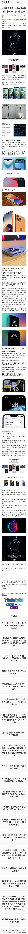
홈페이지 (18, 2)
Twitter (20, 600)
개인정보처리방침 (14, 930)
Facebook (11, 600)
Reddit (19, 604)
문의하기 (23, 930)
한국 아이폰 (6, 2)
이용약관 (4, 930)
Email (15, 607)
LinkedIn (11, 604)
